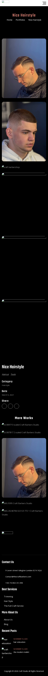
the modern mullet (21, 652)
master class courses (24, 432)
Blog (6, 624)
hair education (19, 642)
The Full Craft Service (14, 606)
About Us (8, 619)
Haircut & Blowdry (24, 503)
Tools (13, 374)
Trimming (8, 596)
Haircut (5, 374)
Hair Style (8, 601)
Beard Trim (24, 424)
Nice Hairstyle (24, 513)
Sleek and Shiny (24, 468)
